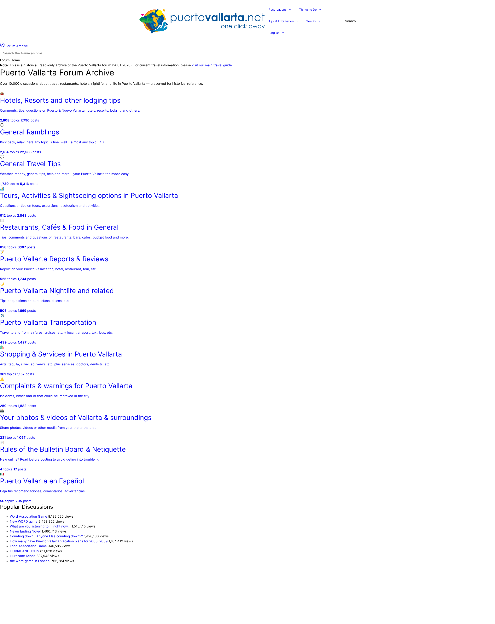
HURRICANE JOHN (24, 551)
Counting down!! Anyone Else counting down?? (46, 536)
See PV (311, 21)
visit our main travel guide (212, 65)
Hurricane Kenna (23, 556)
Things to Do (308, 9)
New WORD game (24, 521)
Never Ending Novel (25, 531)
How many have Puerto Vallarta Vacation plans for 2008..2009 (59, 541)
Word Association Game (28, 516)
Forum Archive (16, 46)
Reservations (278, 9)
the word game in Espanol (30, 561)
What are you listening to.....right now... (40, 526)
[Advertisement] (116, 595)
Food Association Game (28, 546)
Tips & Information (281, 21)
